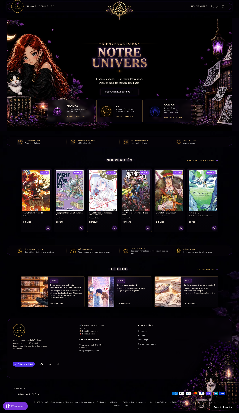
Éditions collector (34, 249)
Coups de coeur (138, 248)
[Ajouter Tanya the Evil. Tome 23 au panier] (48, 228)
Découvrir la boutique (119, 92)
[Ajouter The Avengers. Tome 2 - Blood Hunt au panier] (148, 228)
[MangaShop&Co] (17, 6)
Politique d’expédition (181, 402)
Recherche (143, 331)
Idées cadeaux (190, 249)
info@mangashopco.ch (89, 351)
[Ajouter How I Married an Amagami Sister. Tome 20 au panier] (114, 228)
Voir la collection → (77, 116)
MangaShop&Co (48, 402)
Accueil (141, 335)
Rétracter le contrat (223, 407)
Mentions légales (121, 405)
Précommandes (85, 249)
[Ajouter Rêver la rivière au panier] (214, 228)
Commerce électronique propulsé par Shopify (74, 402)
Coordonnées (199, 402)
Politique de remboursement (135, 402)
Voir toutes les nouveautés (203, 159)
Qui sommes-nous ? (147, 344)
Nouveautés (199, 6)
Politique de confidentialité (108, 402)
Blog (140, 348)
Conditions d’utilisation (159, 402)
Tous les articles (208, 268)
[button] (212, 6)
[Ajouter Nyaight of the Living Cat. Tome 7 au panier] (81, 228)
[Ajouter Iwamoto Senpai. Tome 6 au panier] (181, 228)
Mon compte (143, 340)
